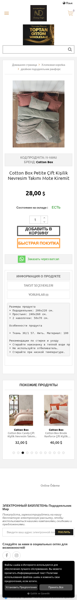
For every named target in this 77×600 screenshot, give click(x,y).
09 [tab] (50, 453)
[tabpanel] (21, 421)
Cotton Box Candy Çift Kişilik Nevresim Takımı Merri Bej (21, 435)
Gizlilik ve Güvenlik (40, 593)
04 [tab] (27, 453)
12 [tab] (63, 453)
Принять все (55, 587)
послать (64, 532)
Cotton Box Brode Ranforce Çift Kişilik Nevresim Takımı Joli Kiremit (56, 435)
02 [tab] (18, 453)
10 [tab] (54, 453)
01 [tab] (14, 453)
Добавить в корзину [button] (38, 230)
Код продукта (32, 157)
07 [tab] (41, 453)
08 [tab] (45, 453)
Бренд (29, 162)
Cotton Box (44, 162)
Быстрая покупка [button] (38, 243)
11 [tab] (59, 453)
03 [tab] (23, 453)
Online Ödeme (50, 485)
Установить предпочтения (21, 587)
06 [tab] (36, 453)
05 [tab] (32, 453)
